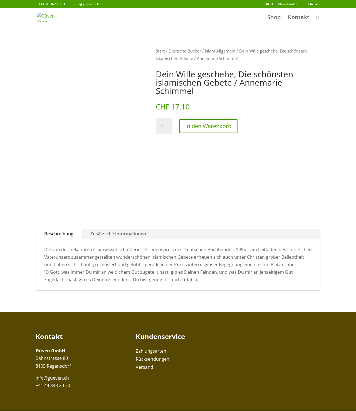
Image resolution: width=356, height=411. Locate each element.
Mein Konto (287, 4)
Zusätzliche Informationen (118, 234)
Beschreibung (58, 234)
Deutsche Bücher (185, 51)
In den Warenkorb (208, 126)
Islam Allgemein (220, 51)
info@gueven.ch (52, 378)
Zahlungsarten (151, 351)
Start (160, 51)
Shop (274, 18)
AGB (269, 4)
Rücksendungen (152, 359)
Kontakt (298, 18)
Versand (144, 367)
